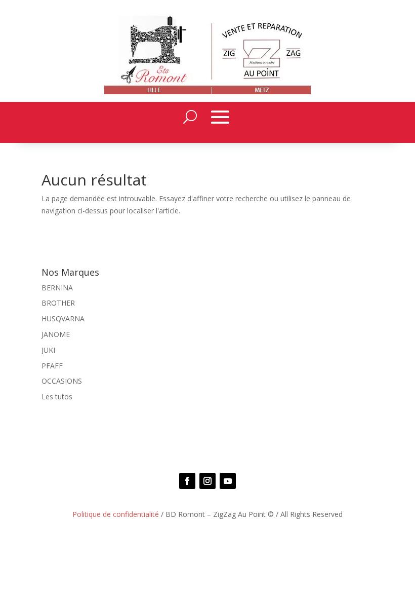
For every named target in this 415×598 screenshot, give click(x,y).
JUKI (48, 350)
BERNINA (57, 287)
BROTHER (58, 303)
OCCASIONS (62, 381)
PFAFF (52, 365)
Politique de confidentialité (115, 514)
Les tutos (57, 396)
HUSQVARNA (63, 318)
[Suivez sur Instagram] (207, 481)
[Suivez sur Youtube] (228, 481)
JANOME (56, 334)
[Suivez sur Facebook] (187, 481)
